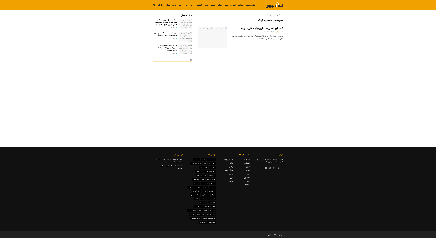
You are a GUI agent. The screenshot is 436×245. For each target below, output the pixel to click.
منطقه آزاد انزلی (192, 210)
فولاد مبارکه (203, 203)
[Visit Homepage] (274, 5)
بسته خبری (212, 175)
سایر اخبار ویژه (228, 159)
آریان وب (268, 235)
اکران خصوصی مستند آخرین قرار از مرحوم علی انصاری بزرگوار (165, 34)
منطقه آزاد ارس (203, 210)
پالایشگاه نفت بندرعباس (209, 218)
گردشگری (202, 222)
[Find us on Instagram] (274, 168)
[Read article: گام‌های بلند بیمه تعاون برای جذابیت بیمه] (212, 37)
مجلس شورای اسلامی (209, 207)
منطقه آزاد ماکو (211, 214)
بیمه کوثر (196, 183)
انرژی (185, 5)
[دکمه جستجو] (154, 5)
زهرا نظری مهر (196, 191)
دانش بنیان (212, 191)
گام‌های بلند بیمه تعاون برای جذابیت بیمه (262, 28)
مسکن (168, 5)
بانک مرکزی (199, 171)
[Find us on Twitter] (278, 168)
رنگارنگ (160, 5)
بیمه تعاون (196, 179)
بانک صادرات (203, 168)
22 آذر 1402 (173, 53)
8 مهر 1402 (269, 32)
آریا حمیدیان (211, 160)
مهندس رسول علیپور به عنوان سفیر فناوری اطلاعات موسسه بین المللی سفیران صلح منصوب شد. (165, 22)
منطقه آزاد (212, 210)
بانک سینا (212, 168)
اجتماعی (241, 5)
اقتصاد (203, 160)
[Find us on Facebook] (282, 168)
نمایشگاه (192, 214)
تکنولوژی (199, 5)
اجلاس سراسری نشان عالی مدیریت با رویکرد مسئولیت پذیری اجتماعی (167, 48)
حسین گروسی (198, 187)
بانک (226, 5)
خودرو (174, 5)
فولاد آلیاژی (212, 203)
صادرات (203, 199)
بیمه (180, 5)
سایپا (213, 195)
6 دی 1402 (173, 38)
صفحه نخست (250, 5)
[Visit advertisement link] (172, 98)
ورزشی (192, 5)
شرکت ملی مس (195, 195)
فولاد (196, 199)
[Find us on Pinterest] (270, 168)
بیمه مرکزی (205, 183)
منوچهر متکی (200, 214)
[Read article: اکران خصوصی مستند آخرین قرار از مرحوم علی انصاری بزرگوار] (185, 37)
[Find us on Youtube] (266, 168)
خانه (281, 15)
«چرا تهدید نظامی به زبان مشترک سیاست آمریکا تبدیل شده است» (169, 160)
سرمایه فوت (268, 15)
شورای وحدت (211, 199)
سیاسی (213, 5)
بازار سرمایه (212, 164)
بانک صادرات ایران (210, 171)
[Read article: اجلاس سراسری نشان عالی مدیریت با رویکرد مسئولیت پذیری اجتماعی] (185, 49)
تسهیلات (212, 187)
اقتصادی (233, 5)
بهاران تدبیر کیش (201, 175)
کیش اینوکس (211, 222)
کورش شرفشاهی (195, 218)
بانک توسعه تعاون (196, 164)
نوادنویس (277, 32)
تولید (206, 187)
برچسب (276, 15)
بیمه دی (213, 183)
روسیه (204, 191)
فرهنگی (220, 5)
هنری (206, 5)
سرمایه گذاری (205, 195)
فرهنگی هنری (229, 170)
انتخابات (197, 160)
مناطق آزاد (198, 207)
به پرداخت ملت (211, 179)
